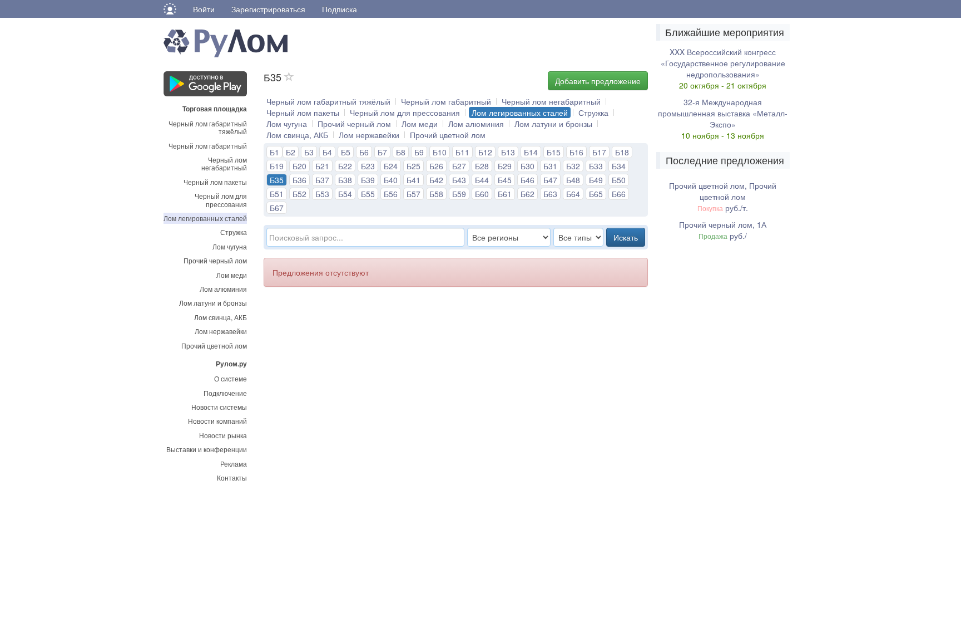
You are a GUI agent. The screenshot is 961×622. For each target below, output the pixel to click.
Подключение (225, 393)
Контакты (232, 477)
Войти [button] (204, 8)
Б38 (345, 179)
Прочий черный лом (215, 260)
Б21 (322, 166)
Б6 (364, 152)
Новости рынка (223, 435)
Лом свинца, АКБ (220, 317)
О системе (230, 378)
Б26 (436, 166)
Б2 (290, 152)
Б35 (277, 179)
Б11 (462, 152)
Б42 (436, 179)
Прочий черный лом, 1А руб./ (722, 230)
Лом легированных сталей (205, 218)
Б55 (368, 193)
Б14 (531, 152)
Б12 (485, 152)
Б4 (327, 152)
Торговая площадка (214, 108)
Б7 (382, 152)
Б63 (550, 193)
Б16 (576, 152)
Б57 (413, 193)
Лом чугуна (229, 246)
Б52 (299, 193)
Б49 (596, 179)
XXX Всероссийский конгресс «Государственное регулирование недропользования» (723, 63)
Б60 (482, 193)
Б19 (277, 166)
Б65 (596, 193)
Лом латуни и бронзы (213, 302)
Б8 (400, 152)
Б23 (368, 166)
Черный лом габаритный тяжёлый (208, 127)
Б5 (345, 152)
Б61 (505, 193)
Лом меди (231, 275)
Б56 (391, 193)
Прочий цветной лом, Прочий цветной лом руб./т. (722, 196)
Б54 (345, 193)
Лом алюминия (223, 288)
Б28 (482, 166)
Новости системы (219, 407)
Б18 (622, 152)
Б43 (459, 179)
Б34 (619, 166)
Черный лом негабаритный (224, 163)
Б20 (299, 166)
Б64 (573, 193)
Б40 (391, 179)
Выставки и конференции (206, 449)
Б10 (440, 152)
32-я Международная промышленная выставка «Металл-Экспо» (722, 113)
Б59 (459, 193)
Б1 (274, 152)
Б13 (508, 152)
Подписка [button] (339, 8)
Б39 (368, 179)
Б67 (277, 207)
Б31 (550, 166)
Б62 (527, 193)
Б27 (459, 166)
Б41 (413, 179)
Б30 (527, 166)
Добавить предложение (598, 80)
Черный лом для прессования (221, 199)
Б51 (277, 193)
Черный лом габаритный (208, 145)
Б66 (619, 193)
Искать (625, 237)
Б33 (596, 166)
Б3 (309, 152)
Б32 (573, 166)
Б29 (505, 166)
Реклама (233, 463)
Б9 (419, 152)
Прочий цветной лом (214, 345)
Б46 (527, 179)
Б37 (322, 179)
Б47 (550, 179)
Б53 (322, 193)
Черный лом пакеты (215, 182)
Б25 (413, 166)
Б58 (436, 193)
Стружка (233, 232)
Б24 (391, 166)
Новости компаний (217, 420)
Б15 (554, 152)
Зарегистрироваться (268, 8)
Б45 (505, 179)
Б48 (573, 179)
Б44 (482, 179)
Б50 (619, 179)
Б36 (299, 179)
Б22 (345, 166)
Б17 (599, 152)
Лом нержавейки (221, 331)
